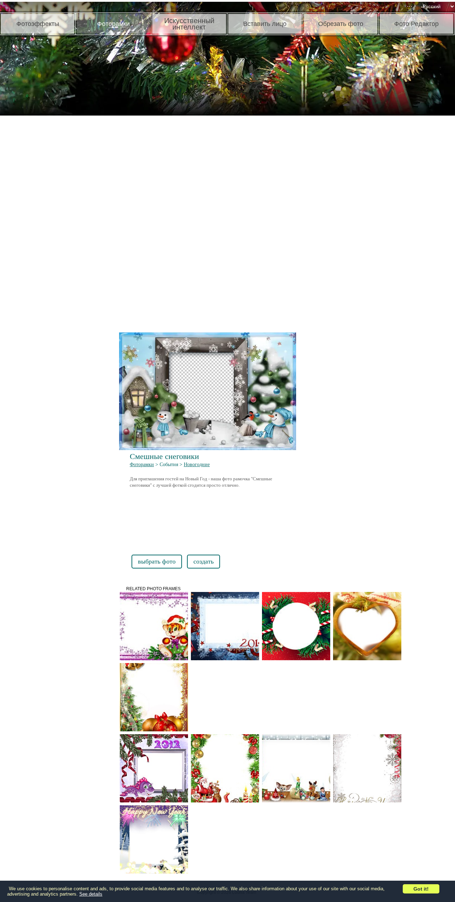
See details (90, 894)
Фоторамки (142, 464)
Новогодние (197, 464)
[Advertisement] (55, 227)
